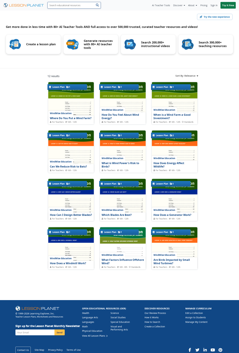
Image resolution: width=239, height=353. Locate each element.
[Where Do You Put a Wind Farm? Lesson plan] (71, 111)
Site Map (39, 349)
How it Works (152, 317)
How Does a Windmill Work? (68, 263)
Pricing (203, 5)
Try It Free (228, 5)
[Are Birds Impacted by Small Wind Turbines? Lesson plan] (174, 256)
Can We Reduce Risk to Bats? (68, 166)
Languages (88, 321)
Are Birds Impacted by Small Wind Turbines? (171, 261)
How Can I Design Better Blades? (71, 215)
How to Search (152, 321)
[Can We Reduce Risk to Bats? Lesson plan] (71, 160)
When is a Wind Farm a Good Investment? (172, 116)
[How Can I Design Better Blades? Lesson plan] (71, 208)
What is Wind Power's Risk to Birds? (120, 164)
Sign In (214, 5)
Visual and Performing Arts (119, 328)
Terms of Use (73, 349)
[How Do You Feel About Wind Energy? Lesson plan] (122, 111)
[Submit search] (97, 5)
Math (85, 326)
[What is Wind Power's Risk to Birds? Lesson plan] (122, 160)
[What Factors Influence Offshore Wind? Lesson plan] (122, 252)
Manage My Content (196, 321)
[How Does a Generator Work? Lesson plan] (174, 208)
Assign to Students (195, 317)
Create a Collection (155, 326)
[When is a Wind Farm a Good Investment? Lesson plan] (174, 111)
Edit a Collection (194, 313)
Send (60, 332)
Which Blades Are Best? (117, 215)
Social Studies (118, 317)
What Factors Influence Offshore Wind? (123, 261)
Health (85, 313)
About (191, 5)
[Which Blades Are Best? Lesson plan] (122, 208)
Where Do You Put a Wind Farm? (71, 118)
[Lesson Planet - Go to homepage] (25, 5)
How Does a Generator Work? (172, 215)
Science (115, 313)
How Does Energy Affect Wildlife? (168, 164)
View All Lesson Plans (94, 335)
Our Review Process (155, 313)
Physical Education (92, 330)
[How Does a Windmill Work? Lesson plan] (71, 256)
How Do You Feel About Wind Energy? (120, 116)
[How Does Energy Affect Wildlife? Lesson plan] (174, 160)
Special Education (120, 321)
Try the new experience (217, 16)
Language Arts (90, 317)
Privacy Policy (55, 349)
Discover (177, 5)
